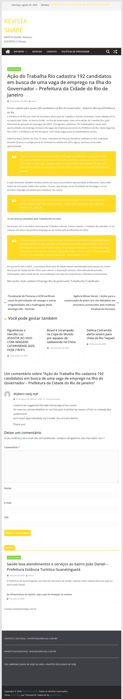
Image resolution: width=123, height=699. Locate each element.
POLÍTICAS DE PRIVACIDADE (75, 51)
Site (6, 517)
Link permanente (53, 399)
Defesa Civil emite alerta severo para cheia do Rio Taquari (101, 334)
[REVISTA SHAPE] (7, 51)
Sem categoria (14, 69)
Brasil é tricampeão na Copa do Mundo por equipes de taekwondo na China (61, 336)
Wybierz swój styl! (26, 394)
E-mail (7, 502)
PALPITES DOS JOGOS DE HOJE (61, 664)
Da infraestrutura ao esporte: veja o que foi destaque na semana (39, 594)
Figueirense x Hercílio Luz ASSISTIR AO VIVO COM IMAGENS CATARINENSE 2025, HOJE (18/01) (21, 340)
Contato (52, 51)
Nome (7, 488)
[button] (25, 52)
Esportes (19, 51)
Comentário (12, 447)
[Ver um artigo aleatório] (115, 51)
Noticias (37, 51)
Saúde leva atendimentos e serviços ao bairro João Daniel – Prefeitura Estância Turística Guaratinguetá (57, 566)
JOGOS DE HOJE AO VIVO (32, 664)
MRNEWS (14, 664)
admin (34, 101)
